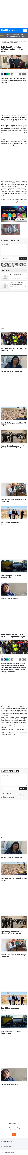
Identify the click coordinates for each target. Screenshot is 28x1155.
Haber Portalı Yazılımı (9, 1152)
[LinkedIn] (7, 74)
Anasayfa (5, 41)
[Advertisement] (14, 14)
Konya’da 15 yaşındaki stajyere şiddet (16, 35)
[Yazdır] (12, 74)
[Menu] (25, 30)
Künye (13, 1128)
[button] (20, 74)
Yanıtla (12, 278)
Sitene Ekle (18, 1129)
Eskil (11, 41)
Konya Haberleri (7, 1146)
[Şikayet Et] (25, 278)
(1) (17, 278)
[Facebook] (2, 74)
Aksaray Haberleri (7, 1141)
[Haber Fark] (9, 30)
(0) (20, 278)
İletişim (19, 1128)
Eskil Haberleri (6, 1144)
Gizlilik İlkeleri (10, 1129)
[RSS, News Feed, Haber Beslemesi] (14, 1134)
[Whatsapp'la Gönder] (9, 74)
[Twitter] (5, 74)
